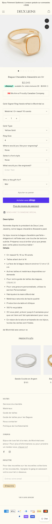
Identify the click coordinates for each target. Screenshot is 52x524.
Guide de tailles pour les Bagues (18, 417)
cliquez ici (11, 282)
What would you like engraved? (17, 165)
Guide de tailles (10, 413)
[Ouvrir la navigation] (3, 12)
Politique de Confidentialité (15, 426)
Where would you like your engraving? (20, 146)
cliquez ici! (23, 447)
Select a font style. (11, 156)
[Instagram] (10, 451)
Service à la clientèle (12, 404)
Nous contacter (10, 421)
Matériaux (7, 408)
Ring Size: (7, 136)
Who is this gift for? (12, 180)
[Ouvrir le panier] (49, 11)
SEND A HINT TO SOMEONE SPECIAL (21, 212)
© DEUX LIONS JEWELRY (26, 497)
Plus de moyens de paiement (26, 206)
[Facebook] (4, 451)
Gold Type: (8, 126)
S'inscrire (9, 486)
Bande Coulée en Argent (26, 379)
